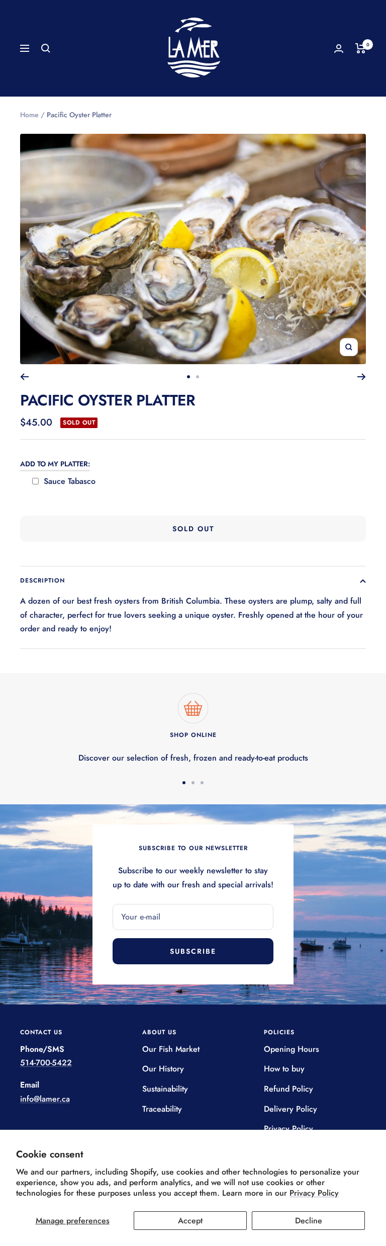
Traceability (162, 1109)
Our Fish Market (171, 1049)
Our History (163, 1068)
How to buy (284, 1068)
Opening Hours (291, 1049)
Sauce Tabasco (69, 481)
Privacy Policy (314, 1193)
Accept (190, 1220)
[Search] (45, 48)
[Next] (361, 376)
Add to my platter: (55, 464)
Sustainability (165, 1089)
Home (29, 115)
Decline (308, 1220)
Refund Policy (288, 1089)
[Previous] (24, 376)
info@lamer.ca (45, 1099)
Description (42, 580)
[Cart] (360, 48)
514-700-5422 (46, 1062)
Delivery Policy (290, 1109)
